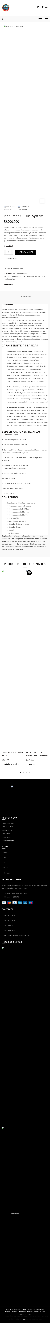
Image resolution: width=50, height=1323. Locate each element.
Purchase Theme (8, 840)
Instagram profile (8, 823)
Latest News (6, 837)
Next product (46, 18)
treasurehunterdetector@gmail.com (17, 935)
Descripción (25, 296)
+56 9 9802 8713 (9, 925)
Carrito (5, 863)
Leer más (32, 764)
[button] (4, 1213)
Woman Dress (7, 830)
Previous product (40, 18)
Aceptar (25, 1319)
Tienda (5, 857)
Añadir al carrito (25, 252)
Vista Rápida (22, 576)
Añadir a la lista (11, 258)
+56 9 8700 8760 (9, 915)
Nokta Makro (18, 269)
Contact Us (6, 833)
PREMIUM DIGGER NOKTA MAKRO (12, 754)
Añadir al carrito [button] (11, 764)
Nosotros (7, 868)
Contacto (7, 873)
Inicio (5, 852)
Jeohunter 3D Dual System (36, 276)
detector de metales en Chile (14, 276)
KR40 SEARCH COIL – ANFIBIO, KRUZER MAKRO (37, 754)
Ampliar (42, 201)
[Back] (4, 18)
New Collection (7, 826)
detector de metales (20, 274)
